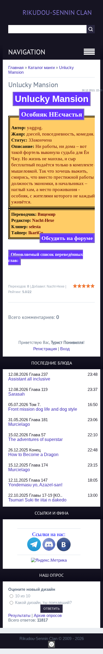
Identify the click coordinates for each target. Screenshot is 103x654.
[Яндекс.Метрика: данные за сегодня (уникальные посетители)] (49, 560)
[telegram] (34, 549)
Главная (16, 67)
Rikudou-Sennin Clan (57, 12)
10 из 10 (22, 596)
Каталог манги (41, 67)
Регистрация (45, 348)
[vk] (64, 549)
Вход (65, 348)
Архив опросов (48, 615)
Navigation (26, 52)
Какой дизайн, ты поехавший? (43, 602)
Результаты (19, 615)
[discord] (49, 549)
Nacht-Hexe (56, 286)
